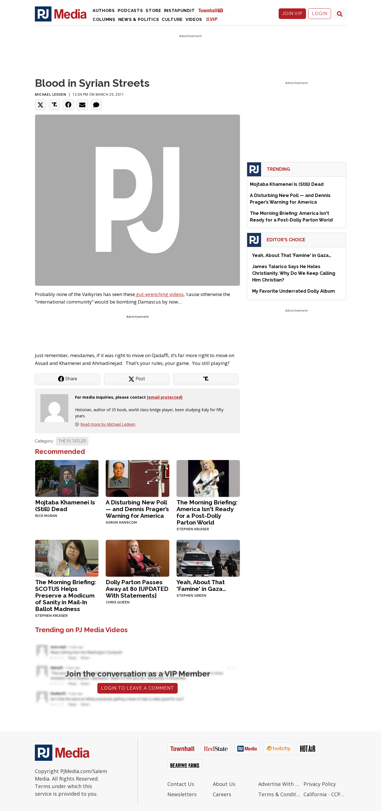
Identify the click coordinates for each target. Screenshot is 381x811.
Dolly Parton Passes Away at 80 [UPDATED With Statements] (137, 589)
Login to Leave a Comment (137, 688)
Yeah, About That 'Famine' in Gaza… (201, 585)
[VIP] (212, 19)
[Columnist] (56, 407)
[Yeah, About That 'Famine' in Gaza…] (208, 557)
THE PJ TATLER (72, 441)
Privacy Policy (319, 784)
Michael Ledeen (50, 94)
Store (153, 10)
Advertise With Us (279, 784)
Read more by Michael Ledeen (107, 424)
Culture (172, 19)
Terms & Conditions (279, 794)
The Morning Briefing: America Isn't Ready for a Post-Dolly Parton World (207, 512)
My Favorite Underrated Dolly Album (293, 291)
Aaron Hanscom (121, 522)
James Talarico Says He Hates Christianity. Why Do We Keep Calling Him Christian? (293, 273)
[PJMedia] (61, 13)
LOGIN (319, 13)
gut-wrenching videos (159, 294)
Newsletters (182, 794)
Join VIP (292, 13)
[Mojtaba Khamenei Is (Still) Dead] (66, 478)
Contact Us (180, 784)
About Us (224, 784)
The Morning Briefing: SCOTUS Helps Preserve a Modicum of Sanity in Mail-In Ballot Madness (65, 595)
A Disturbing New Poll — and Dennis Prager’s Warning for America (137, 509)
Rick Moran (46, 516)
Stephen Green (191, 596)
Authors (104, 10)
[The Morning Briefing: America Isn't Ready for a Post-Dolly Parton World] (208, 478)
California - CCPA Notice (324, 794)
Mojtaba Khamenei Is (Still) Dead (65, 505)
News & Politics (138, 19)
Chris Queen (118, 602)
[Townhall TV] (212, 10)
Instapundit (179, 10)
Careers (222, 794)
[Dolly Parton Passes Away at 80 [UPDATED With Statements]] (137, 557)
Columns (104, 19)
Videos (193, 19)
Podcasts (130, 10)
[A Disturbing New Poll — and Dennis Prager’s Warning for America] (137, 478)
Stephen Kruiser (193, 529)
